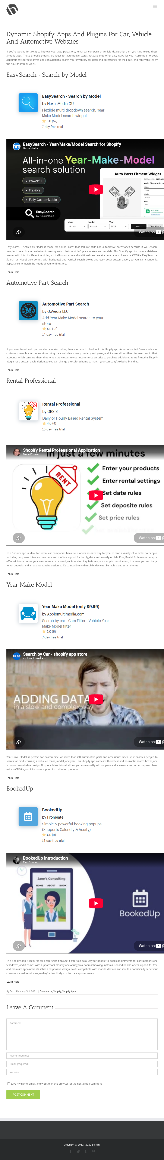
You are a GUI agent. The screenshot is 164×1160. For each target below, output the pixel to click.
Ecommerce (46, 991)
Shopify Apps (69, 991)
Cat (11, 991)
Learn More (12, 272)
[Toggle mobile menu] (155, 6)
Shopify (57, 991)
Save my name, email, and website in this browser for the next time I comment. (56, 1083)
